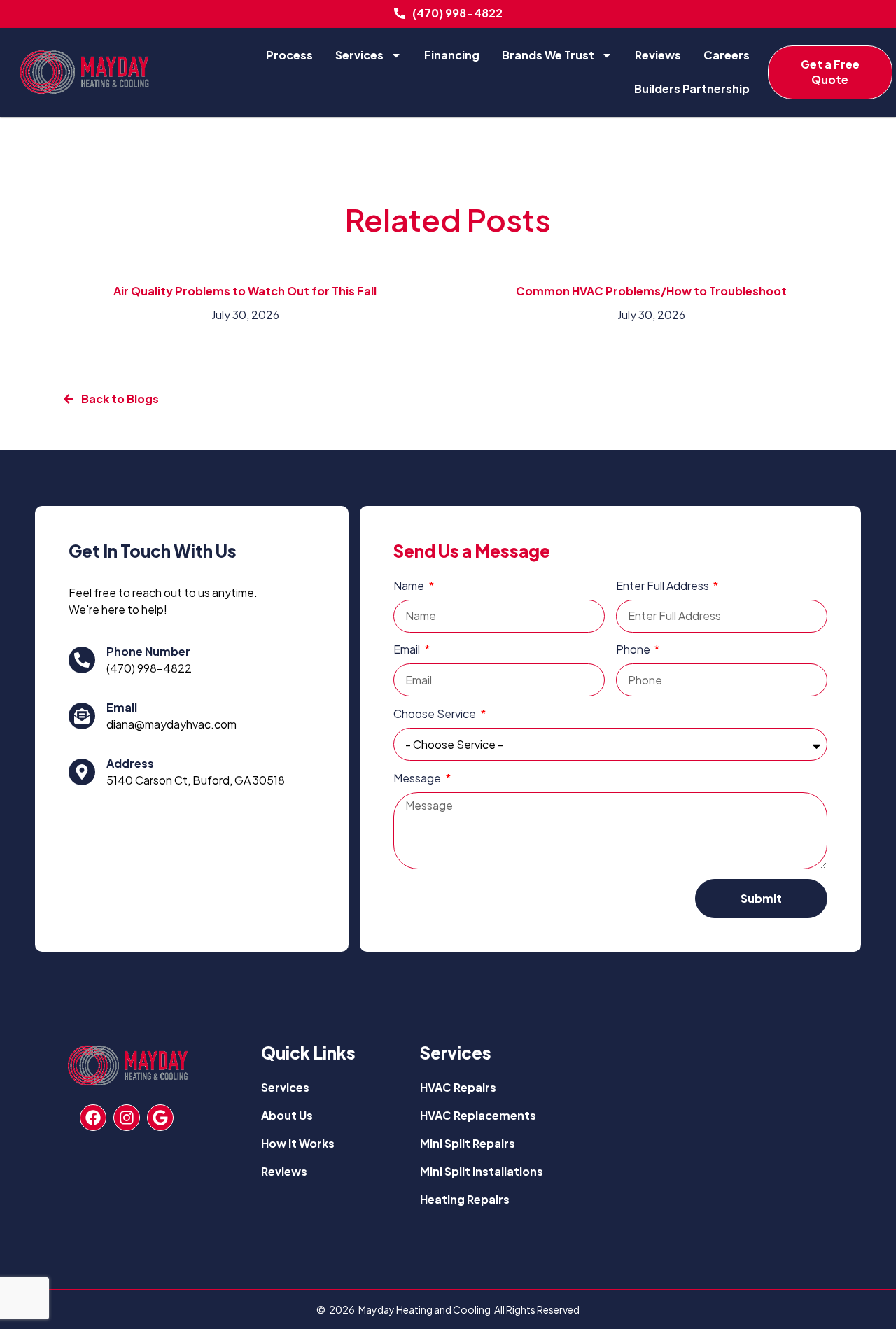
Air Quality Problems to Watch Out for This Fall (245, 290)
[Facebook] (93, 1117)
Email (121, 707)
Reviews (658, 55)
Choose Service (435, 713)
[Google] (160, 1117)
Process (289, 55)
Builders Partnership (692, 88)
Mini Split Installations (481, 1171)
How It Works (298, 1143)
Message (418, 778)
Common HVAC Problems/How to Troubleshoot (651, 290)
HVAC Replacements (478, 1115)
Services (359, 55)
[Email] (82, 716)
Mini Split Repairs (467, 1143)
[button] (111, 399)
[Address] (82, 772)
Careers (727, 55)
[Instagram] (126, 1117)
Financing (451, 55)
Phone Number (148, 651)
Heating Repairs (465, 1199)
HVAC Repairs (458, 1087)
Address (130, 763)
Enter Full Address (663, 585)
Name (409, 585)
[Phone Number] (82, 660)
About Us (287, 1115)
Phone (634, 649)
